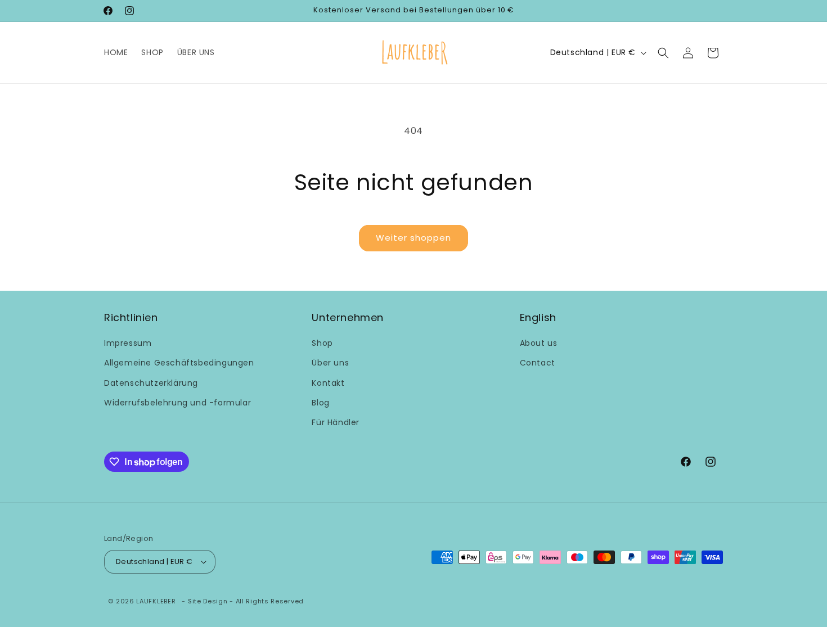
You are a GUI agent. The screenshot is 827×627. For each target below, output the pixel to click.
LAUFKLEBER (156, 601)
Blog (320, 402)
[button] (663, 52)
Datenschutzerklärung (151, 383)
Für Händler (335, 422)
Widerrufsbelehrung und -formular (177, 402)
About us (539, 343)
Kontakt (328, 383)
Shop (322, 343)
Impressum (127, 343)
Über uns (330, 362)
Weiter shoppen (413, 237)
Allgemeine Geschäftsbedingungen (179, 362)
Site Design (208, 601)
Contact (537, 362)
